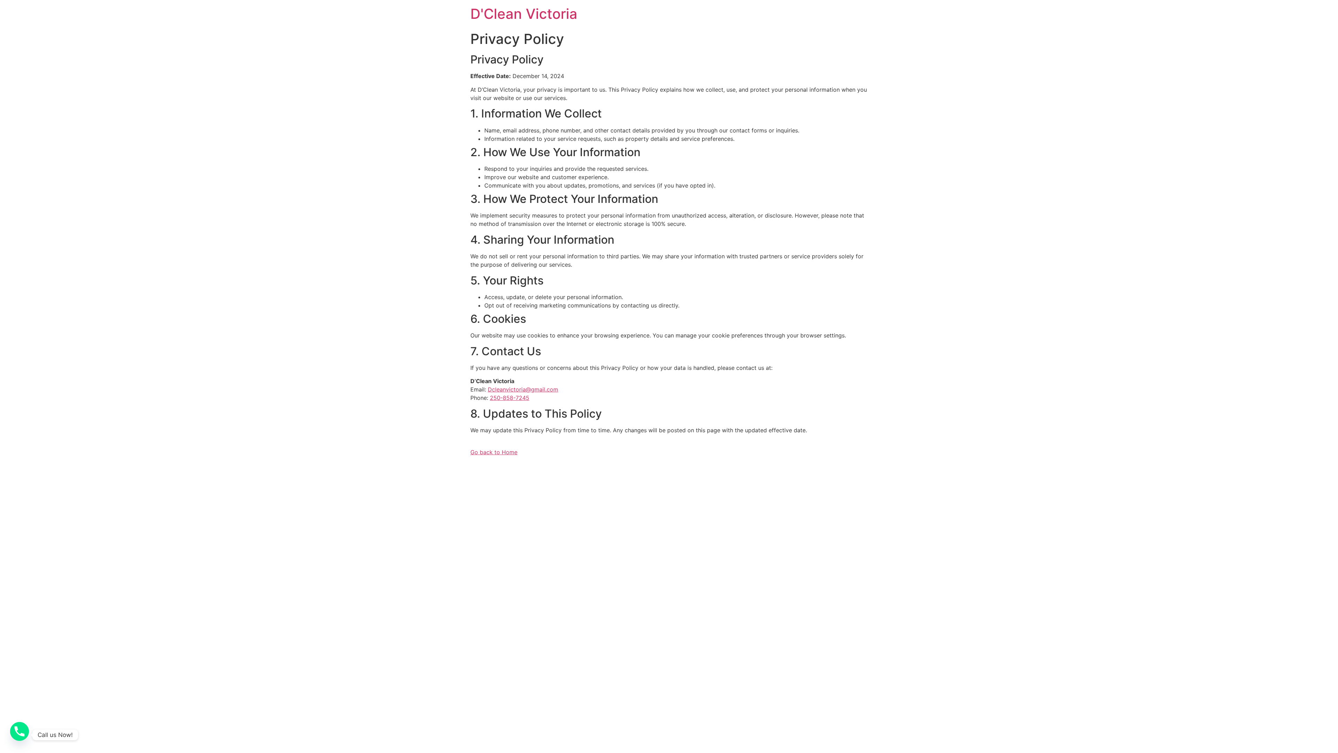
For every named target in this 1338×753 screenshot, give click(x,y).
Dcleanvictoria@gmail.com (523, 389)
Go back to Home (493, 452)
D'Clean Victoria (523, 13)
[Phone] (19, 734)
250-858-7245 (509, 397)
